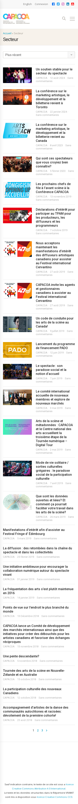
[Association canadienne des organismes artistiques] (16, 19)
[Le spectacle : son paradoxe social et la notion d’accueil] (17, 371)
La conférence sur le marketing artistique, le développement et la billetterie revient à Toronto (52, 99)
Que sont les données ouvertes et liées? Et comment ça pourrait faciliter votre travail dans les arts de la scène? (54, 504)
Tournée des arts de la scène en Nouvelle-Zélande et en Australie (34, 673)
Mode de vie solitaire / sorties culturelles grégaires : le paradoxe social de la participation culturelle (54, 471)
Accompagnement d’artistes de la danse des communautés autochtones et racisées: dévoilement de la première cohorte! (35, 711)
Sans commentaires (47, 114)
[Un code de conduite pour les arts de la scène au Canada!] (17, 324)
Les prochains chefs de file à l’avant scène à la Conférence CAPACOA (53, 188)
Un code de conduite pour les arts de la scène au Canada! (55, 322)
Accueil (7, 33)
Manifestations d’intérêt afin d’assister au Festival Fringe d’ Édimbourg (34, 532)
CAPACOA (41, 77)
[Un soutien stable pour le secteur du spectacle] (17, 75)
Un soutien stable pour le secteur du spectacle (54, 71)
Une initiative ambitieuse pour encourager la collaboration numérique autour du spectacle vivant (36, 571)
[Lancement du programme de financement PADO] (17, 350)
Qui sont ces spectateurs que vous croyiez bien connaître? (54, 162)
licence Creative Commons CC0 (54, 796)
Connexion (41, 4)
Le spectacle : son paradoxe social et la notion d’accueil (51, 370)
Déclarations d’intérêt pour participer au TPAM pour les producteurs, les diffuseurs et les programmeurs (55, 217)
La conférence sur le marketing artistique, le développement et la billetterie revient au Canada (52, 133)
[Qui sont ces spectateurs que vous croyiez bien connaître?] (17, 164)
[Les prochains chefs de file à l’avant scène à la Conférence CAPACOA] (17, 190)
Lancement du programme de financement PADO (55, 346)
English (27, 4)
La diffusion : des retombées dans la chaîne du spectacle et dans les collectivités (37, 550)
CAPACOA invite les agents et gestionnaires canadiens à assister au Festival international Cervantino (55, 293)
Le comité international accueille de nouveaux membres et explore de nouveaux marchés (53, 397)
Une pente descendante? (21, 656)
